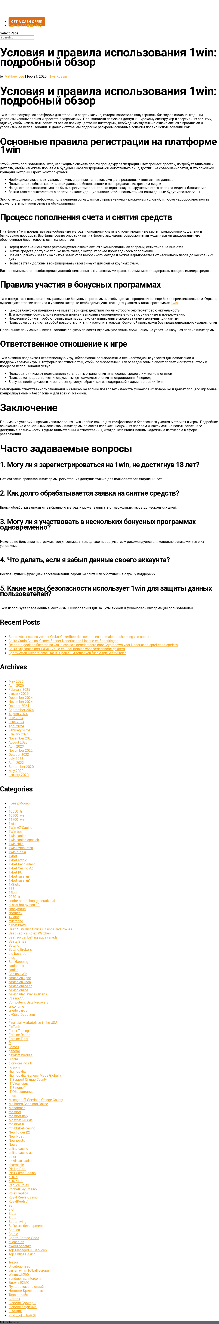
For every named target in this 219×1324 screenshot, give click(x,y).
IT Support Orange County (28, 1080)
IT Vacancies (18, 1084)
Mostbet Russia (21, 1120)
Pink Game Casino (22, 1173)
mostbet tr (16, 1124)
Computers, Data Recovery (28, 1002)
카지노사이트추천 (22, 1315)
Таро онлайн (18, 1295)
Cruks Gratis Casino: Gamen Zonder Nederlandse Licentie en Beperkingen (63, 641)
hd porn (14, 1067)
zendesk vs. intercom (25, 1279)
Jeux (12, 1096)
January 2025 (19, 694)
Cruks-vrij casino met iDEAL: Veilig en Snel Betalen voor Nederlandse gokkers (67, 649)
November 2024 (21, 702)
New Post (16, 1136)
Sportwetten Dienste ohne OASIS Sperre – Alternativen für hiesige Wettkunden (67, 653)
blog (12, 958)
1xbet (13, 856)
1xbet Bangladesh (22, 864)
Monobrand (17, 1108)
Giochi (13, 1059)
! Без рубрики (20, 803)
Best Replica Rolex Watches (30, 933)
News (13, 1144)
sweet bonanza (20, 1246)
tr (10, 1258)
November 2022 (21, 750)
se (10, 1205)
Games (14, 1047)
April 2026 (16, 685)
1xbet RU (15, 872)
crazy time (16, 1006)
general (14, 1051)
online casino (18, 1149)
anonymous (17, 909)
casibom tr (16, 966)
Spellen (14, 1230)
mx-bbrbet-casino (22, 1128)
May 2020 (16, 771)
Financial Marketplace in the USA (33, 1023)
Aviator (14, 917)
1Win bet (15, 832)
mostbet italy (18, 1116)
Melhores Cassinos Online (28, 1104)
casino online (18, 990)
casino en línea (20, 982)
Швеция (15, 1311)
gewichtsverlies (21, 1055)
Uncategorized (19, 1266)
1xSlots (14, 885)
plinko (13, 1177)
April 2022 (16, 763)
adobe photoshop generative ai (32, 901)
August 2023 (18, 742)
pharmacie (16, 1165)
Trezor (13, 1262)
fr (10, 1043)
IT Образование (21, 1092)
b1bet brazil (18, 925)
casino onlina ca (20, 986)
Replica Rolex (19, 1185)
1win (174, 303)
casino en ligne (20, 978)
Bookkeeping (18, 962)
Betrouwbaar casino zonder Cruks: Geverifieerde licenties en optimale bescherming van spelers (80, 637)
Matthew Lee (14, 76)
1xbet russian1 (20, 880)
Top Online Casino (22, 1254)
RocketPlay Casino (23, 1189)
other (12, 1157)
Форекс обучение (23, 1307)
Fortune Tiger (18, 1039)
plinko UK (16, 1181)
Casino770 (17, 998)
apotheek (15, 913)
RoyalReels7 (18, 1201)
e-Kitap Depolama (22, 1015)
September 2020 (21, 767)
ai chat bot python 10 (24, 905)
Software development (26, 1226)
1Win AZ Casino (20, 828)
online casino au (21, 1153)
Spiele (13, 1234)
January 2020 (19, 775)
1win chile (16, 844)
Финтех (14, 1299)
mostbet (15, 1112)
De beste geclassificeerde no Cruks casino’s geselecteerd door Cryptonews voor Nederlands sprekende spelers (93, 645)
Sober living (17, 1222)
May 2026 (16, 681)
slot (11, 1209)
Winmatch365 (19, 1274)
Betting (14, 945)
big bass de (17, 954)
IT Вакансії (17, 1088)
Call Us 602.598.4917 (25, 26)
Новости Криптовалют (27, 1291)
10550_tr (15, 811)
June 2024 (16, 722)
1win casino (17, 836)
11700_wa (16, 820)
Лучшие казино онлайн (27, 1287)
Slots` (13, 1218)
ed (10, 1019)
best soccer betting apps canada (33, 937)
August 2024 (18, 714)
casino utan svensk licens (28, 994)
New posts (17, 1140)
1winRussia (58, 76)
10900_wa (16, 815)
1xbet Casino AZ (21, 868)
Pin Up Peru (17, 1169)
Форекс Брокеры (22, 1303)
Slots (12, 1214)
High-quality (18, 1071)
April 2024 (16, 726)
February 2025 (19, 690)
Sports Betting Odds (24, 1238)
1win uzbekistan (21, 848)
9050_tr (14, 897)
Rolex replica (18, 1193)
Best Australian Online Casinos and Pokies (40, 929)
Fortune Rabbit (19, 1035)
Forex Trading (19, 1031)
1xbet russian (19, 876)
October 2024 (19, 706)
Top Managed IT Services (28, 1250)
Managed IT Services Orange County (36, 1100)
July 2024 (16, 718)
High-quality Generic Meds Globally (35, 1075)
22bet (13, 893)
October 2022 (19, 755)
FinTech (14, 1027)
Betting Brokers (20, 950)
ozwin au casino (21, 1161)
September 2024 (21, 710)
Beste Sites (17, 941)
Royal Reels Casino (23, 1197)
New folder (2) (19, 1132)
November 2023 (21, 738)
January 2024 (19, 734)
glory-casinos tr (20, 1063)
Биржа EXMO (19, 1283)
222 (11, 889)
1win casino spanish (24, 840)
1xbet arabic (18, 860)
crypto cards (18, 1010)
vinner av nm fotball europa (29, 1270)
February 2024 (19, 730)
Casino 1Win (18, 974)
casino (13, 970)
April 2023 (16, 746)
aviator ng (16, 921)
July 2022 (16, 759)
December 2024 (21, 698)
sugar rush (16, 1242)
